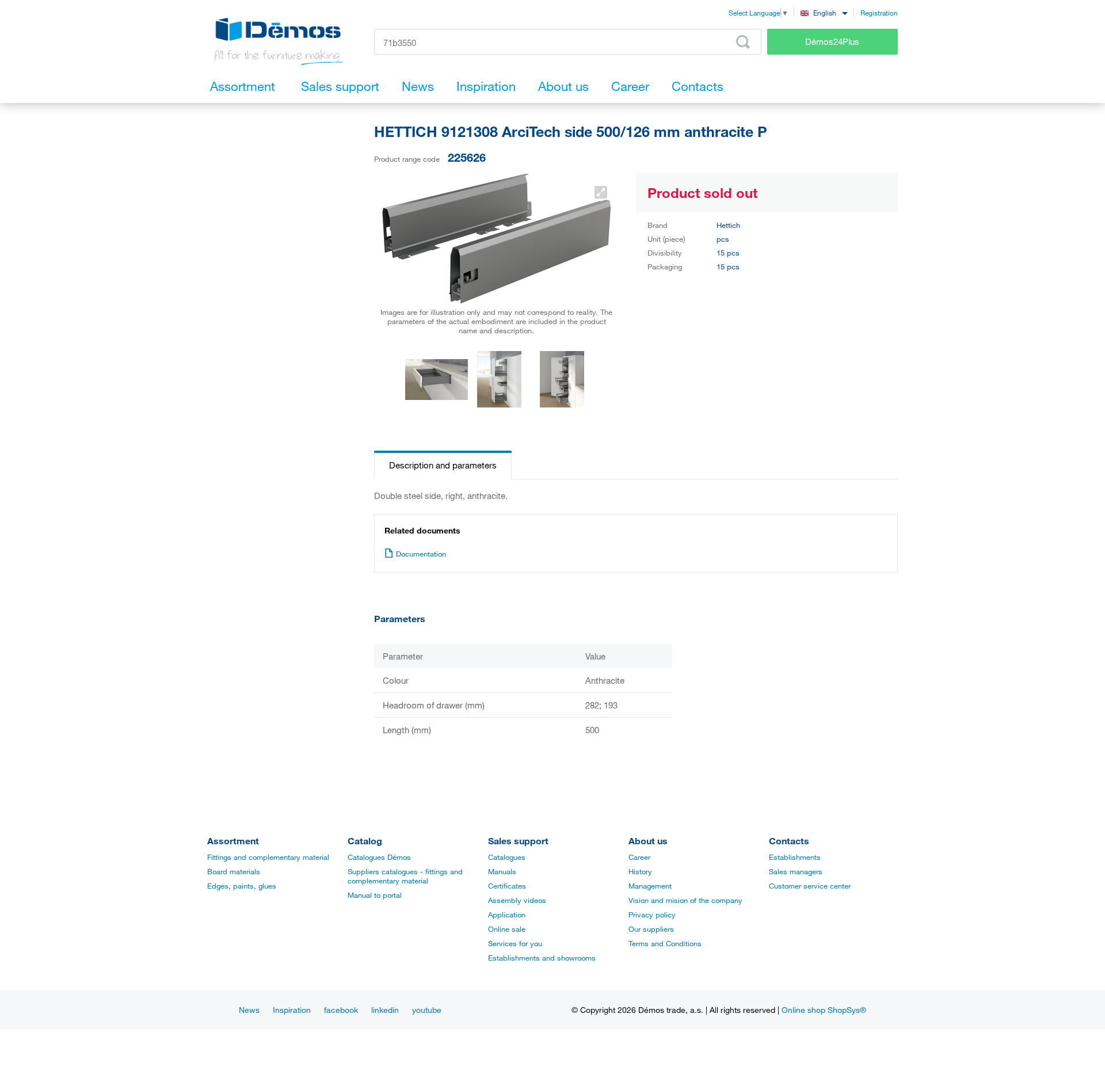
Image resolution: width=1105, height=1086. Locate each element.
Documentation (421, 553)
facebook (341, 1010)
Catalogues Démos (379, 857)
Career (639, 857)
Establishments (795, 857)
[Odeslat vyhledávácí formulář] (743, 42)
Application (506, 914)
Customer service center (810, 885)
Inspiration (292, 1010)
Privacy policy (652, 914)
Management (650, 885)
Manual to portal (375, 895)
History (640, 871)
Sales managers (795, 871)
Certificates (507, 885)
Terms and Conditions (665, 943)
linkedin (385, 1010)
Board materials (233, 871)
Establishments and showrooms (542, 957)
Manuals (502, 871)
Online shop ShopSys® (824, 1010)
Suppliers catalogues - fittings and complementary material (405, 876)
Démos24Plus (832, 41)
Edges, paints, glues (241, 885)
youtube (426, 1010)
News (249, 1010)
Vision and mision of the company (685, 900)
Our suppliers (651, 928)
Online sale (506, 928)
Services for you (515, 943)
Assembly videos (517, 900)
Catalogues (506, 857)
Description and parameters (443, 465)
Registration (879, 12)
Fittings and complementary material (268, 857)
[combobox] (823, 12)
